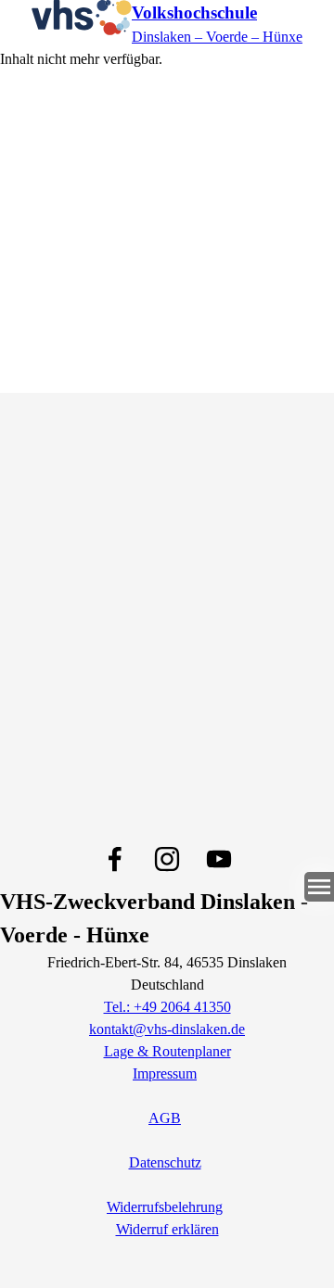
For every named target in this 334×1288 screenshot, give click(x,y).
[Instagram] (167, 859)
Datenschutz (165, 1162)
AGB (164, 1118)
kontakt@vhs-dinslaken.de (167, 1029)
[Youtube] (219, 859)
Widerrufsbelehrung (165, 1207)
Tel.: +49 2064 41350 (167, 1007)
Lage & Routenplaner (167, 1051)
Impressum (165, 1073)
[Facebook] (115, 859)
